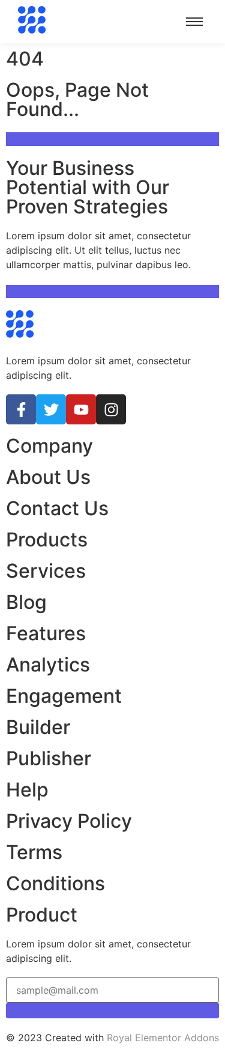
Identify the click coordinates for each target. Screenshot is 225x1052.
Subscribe (112, 1011)
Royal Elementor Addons (163, 1038)
